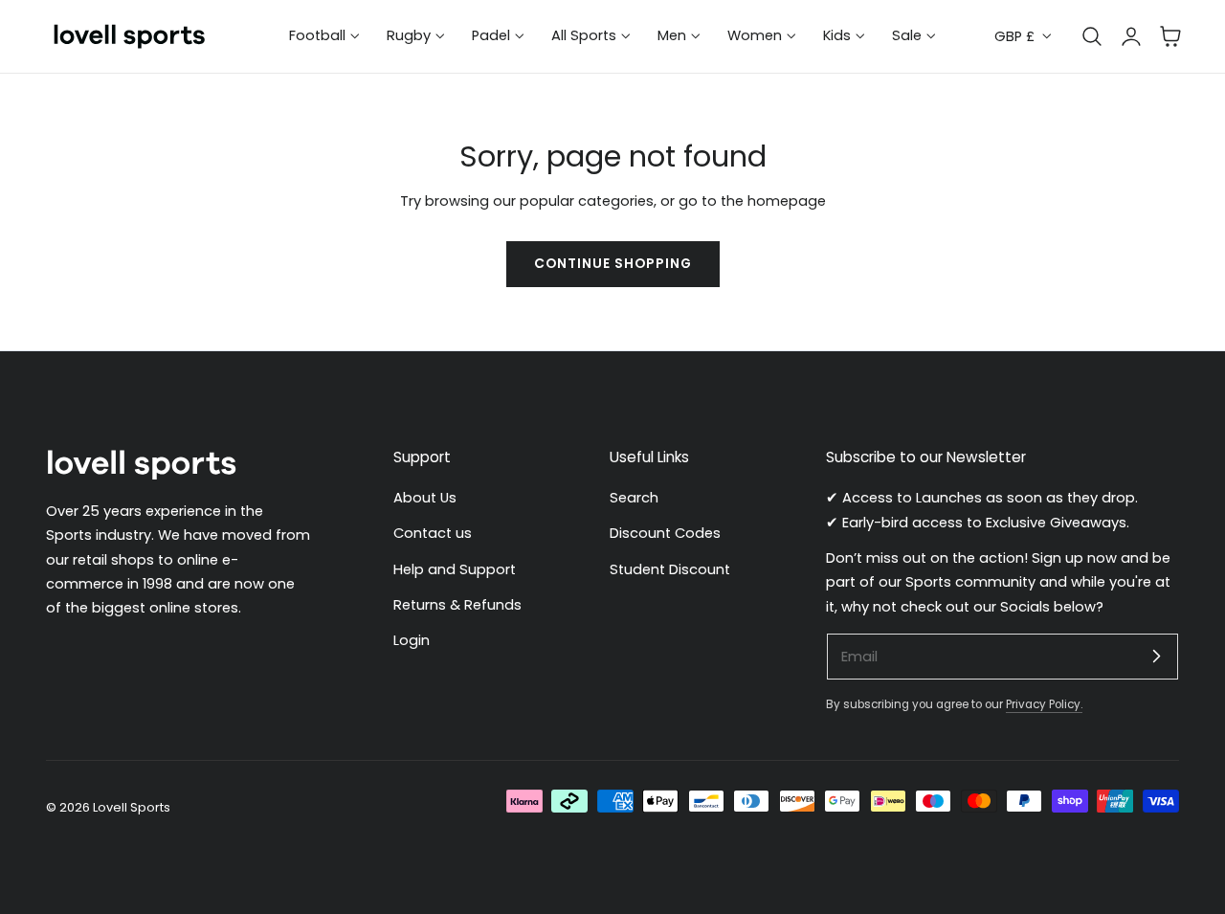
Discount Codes (665, 534)
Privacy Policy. (1044, 704)
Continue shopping (613, 264)
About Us (425, 497)
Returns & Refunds (457, 604)
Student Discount (670, 569)
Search (634, 497)
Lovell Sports (131, 807)
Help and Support (454, 569)
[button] (1170, 36)
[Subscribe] (1156, 656)
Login (411, 641)
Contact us (432, 534)
